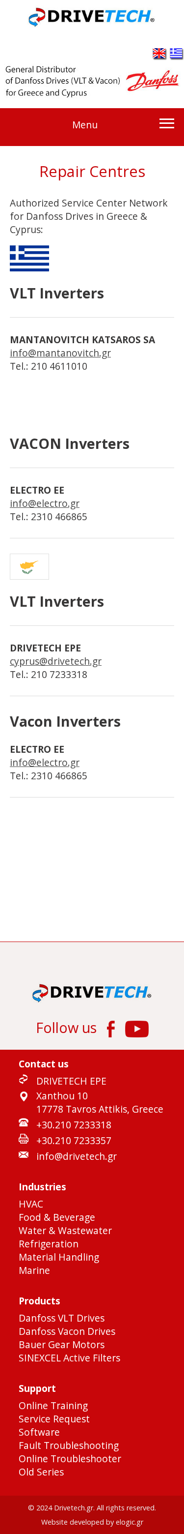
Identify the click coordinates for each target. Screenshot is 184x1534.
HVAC (31, 1203)
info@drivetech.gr (76, 1156)
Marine (34, 1270)
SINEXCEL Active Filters (69, 1357)
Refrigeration (49, 1243)
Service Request (54, 1418)
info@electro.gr (44, 503)
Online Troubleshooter (70, 1458)
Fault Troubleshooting (69, 1445)
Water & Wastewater (65, 1230)
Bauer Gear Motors (62, 1344)
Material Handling (59, 1257)
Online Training (53, 1405)
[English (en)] (160, 56)
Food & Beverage (57, 1217)
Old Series (41, 1471)
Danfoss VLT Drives (62, 1318)
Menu (85, 124)
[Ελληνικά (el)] (177, 56)
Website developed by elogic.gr (92, 1522)
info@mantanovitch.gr (60, 352)
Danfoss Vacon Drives (67, 1331)
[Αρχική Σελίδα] (92, 24)
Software (39, 1432)
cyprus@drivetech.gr (56, 661)
